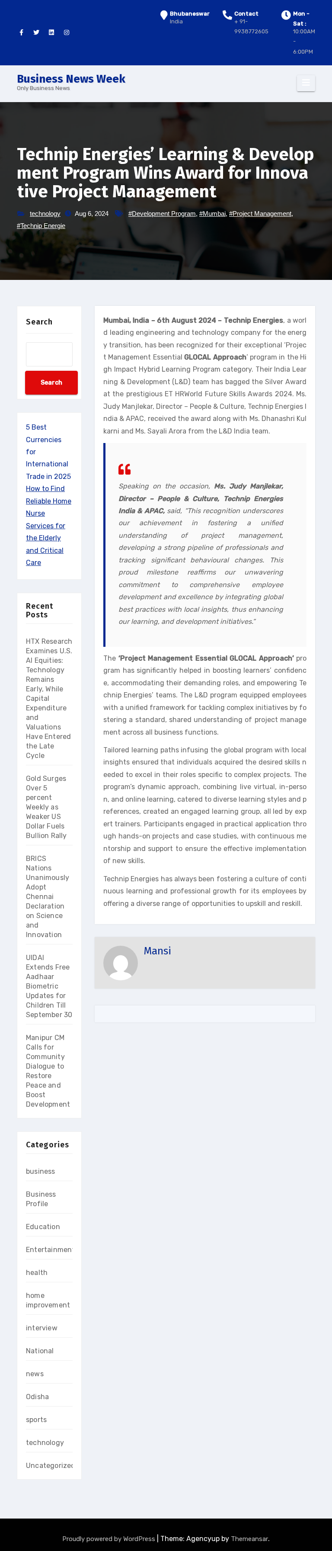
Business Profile (41, 1199)
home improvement (48, 1300)
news (35, 1374)
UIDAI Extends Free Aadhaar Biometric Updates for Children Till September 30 (49, 986)
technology (45, 213)
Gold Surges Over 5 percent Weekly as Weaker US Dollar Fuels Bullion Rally (46, 807)
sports (36, 1420)
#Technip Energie (41, 225)
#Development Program (162, 213)
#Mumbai (212, 213)
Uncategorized (51, 1465)
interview (41, 1328)
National (40, 1351)
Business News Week (71, 79)
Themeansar (249, 1539)
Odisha (37, 1397)
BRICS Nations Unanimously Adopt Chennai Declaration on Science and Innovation (47, 896)
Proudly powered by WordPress (109, 1539)
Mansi (157, 951)
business (40, 1171)
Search (39, 322)
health (37, 1272)
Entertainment (50, 1250)
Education (43, 1227)
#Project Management (260, 213)
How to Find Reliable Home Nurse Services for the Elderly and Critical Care (48, 526)
